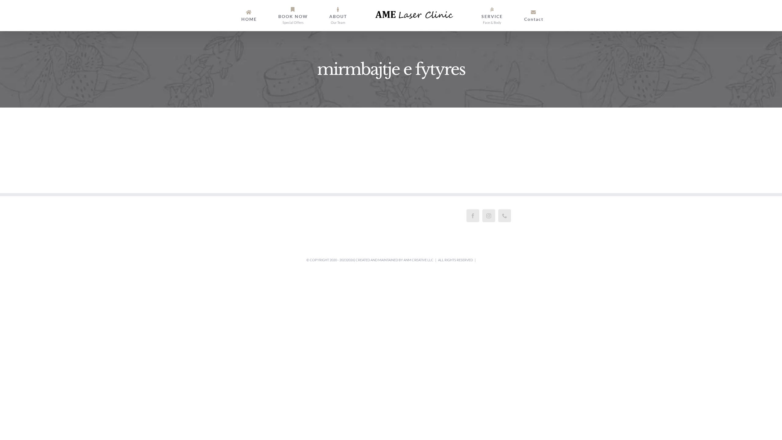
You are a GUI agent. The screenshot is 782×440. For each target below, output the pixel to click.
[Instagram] (488, 215)
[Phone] (504, 215)
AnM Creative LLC (418, 260)
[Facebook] (472, 215)
